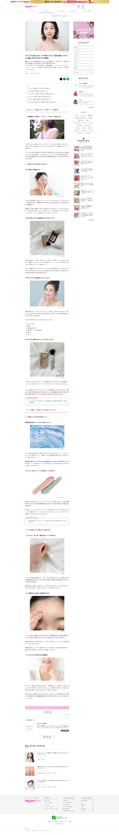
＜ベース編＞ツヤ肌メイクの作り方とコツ (37, 91)
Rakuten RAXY (31, 7)
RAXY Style (45, 11)
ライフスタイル (80, 133)
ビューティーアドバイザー (50, 808)
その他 (75, 67)
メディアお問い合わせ (67, 802)
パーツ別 (84, 128)
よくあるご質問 (87, 11)
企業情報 (49, 821)
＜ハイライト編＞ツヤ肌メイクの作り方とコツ (38, 99)
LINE (82, 806)
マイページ (47, 804)
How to (27, 73)
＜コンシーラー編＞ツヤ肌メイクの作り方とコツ (39, 96)
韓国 (87, 120)
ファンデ (90, 130)
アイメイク (76, 53)
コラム (75, 64)
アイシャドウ (77, 123)
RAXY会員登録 (84, 800)
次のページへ (47, 708)
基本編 (90, 118)
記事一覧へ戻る (47, 737)
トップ (32, 11)
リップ (43, 759)
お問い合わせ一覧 (35, 830)
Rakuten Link (83, 808)
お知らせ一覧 (65, 800)
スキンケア (76, 47)
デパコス (84, 130)
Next (66, 714)
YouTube (83, 810)
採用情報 (69, 821)
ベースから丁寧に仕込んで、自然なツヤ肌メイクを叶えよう (42, 102)
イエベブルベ (87, 125)
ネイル (75, 61)
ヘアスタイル (79, 125)
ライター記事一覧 (65, 730)
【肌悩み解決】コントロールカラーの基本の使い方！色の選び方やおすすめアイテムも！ (47, 521)
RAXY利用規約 (66, 808)
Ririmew (54, 773)
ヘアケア (76, 59)
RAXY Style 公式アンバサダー (42, 773)
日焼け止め (54, 786)
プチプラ (48, 786)
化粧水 (90, 128)
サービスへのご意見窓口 (68, 806)
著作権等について (63, 821)
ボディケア (76, 56)
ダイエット (77, 130)
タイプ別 (88, 133)
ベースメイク (31, 71)
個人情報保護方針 (55, 821)
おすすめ (43, 786)
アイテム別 (37, 73)
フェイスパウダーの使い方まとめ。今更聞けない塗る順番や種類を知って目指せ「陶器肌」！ (47, 401)
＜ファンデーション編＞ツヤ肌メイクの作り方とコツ (40, 94)
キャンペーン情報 (59, 11)
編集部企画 (90, 115)
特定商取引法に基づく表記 (68, 810)
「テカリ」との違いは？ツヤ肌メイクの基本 (38, 88)
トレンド (31, 73)
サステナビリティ (44, 830)
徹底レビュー (81, 120)
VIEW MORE (91, 107)
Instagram (83, 804)
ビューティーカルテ (49, 806)
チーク (50, 773)
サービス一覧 (27, 830)
